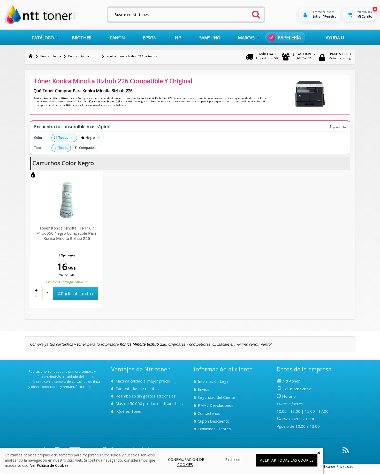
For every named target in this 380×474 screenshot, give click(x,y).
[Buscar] (256, 13)
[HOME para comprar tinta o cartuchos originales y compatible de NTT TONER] (41, 24)
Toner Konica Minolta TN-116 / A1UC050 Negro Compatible (66, 233)
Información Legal (213, 381)
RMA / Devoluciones (215, 405)
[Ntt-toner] (30, 56)
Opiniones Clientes (214, 428)
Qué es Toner (129, 411)
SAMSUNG (209, 38)
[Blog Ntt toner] (346, 452)
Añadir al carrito (75, 293)
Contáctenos (209, 413)
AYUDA (333, 38)
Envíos (203, 389)
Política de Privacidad (335, 466)
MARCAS (246, 38)
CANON (117, 38)
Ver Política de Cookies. (49, 465)
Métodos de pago (341, 56)
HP (178, 38)
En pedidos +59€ (267, 56)
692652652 (304, 56)
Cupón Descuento (213, 421)
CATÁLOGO (43, 38)
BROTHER (82, 38)
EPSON (150, 38)
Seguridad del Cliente (216, 397)
